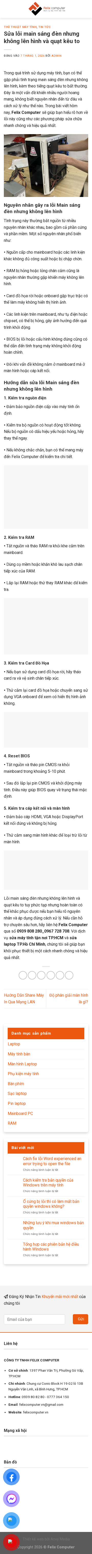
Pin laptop (17, 1103)
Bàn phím (16, 1083)
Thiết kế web (33, 1539)
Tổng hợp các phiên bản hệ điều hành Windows (51, 1247)
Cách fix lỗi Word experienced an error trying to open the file (52, 1161)
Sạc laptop (17, 1093)
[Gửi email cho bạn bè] (51, 975)
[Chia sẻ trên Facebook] (32, 975)
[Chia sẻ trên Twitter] (41, 975)
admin (56, 55)
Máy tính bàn (19, 1054)
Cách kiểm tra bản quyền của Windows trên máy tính (48, 1182)
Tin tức (44, 27)
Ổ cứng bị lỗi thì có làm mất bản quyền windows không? (51, 1204)
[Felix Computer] (47, 9)
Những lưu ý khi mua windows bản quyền (53, 1225)
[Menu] (7, 9)
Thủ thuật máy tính (20, 27)
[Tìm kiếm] (86, 9)
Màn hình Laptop (22, 1064)
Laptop (14, 1044)
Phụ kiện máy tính (23, 1073)
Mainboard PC (20, 1113)
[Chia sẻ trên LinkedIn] (69, 975)
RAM (12, 1123)
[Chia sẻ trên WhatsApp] (23, 975)
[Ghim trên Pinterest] (60, 975)
